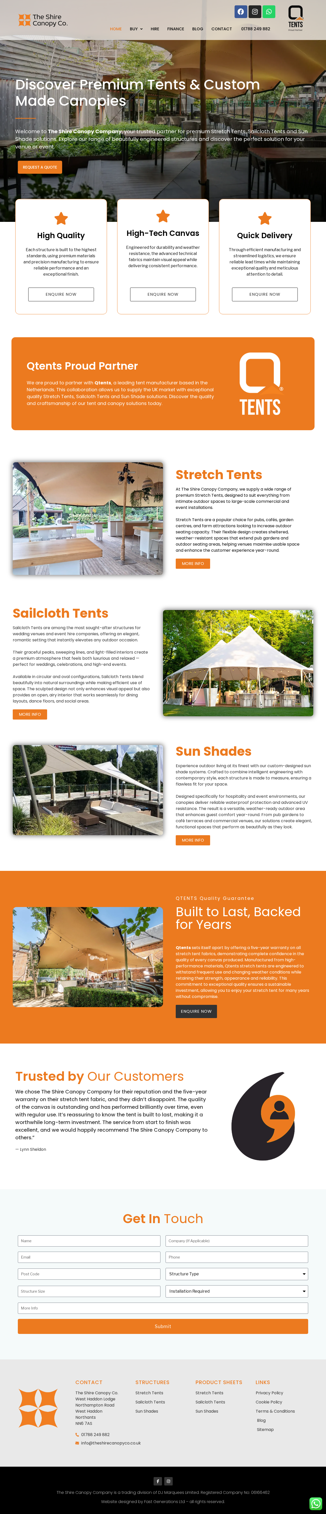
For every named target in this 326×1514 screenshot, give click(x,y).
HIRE (155, 29)
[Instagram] (255, 11)
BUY (134, 29)
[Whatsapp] (269, 11)
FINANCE (175, 29)
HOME (116, 29)
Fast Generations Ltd (164, 1502)
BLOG (197, 29)
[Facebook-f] (158, 1481)
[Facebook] (241, 11)
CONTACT (221, 29)
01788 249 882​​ (255, 29)
